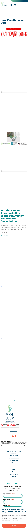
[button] (25, 5)
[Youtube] (12, 436)
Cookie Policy (15, 520)
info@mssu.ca (13, 431)
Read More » (4, 235)
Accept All (14, 525)
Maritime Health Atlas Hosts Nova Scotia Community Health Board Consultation (12, 216)
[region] (14, 518)
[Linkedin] (15, 436)
